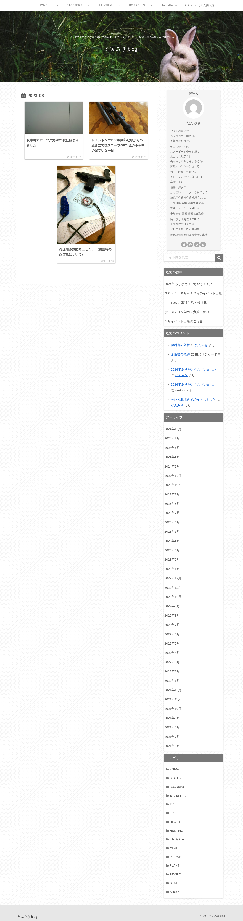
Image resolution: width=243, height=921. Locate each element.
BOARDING (177, 786)
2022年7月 (172, 625)
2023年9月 (172, 494)
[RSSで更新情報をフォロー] (203, 244)
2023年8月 (172, 503)
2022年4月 (172, 653)
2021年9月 (172, 718)
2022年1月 (172, 680)
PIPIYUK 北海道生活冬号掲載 (185, 302)
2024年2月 (172, 466)
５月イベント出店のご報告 (183, 321)
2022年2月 (172, 671)
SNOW (174, 891)
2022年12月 (172, 578)
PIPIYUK (175, 856)
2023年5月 (172, 531)
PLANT (174, 865)
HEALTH (175, 822)
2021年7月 (172, 736)
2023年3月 (172, 550)
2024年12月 (172, 429)
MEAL (174, 848)
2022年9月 (172, 606)
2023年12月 (172, 475)
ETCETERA (178, 795)
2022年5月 (172, 643)
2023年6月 (172, 522)
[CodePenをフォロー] (190, 244)
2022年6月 (172, 634)
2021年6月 (172, 746)
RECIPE (175, 874)
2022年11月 (172, 587)
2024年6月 (172, 448)
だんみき (193, 123)
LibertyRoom (178, 839)
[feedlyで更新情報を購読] (197, 244)
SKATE (174, 883)
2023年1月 (172, 569)
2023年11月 (172, 485)
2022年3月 (172, 662)
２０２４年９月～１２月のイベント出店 (193, 293)
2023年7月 (172, 513)
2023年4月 (172, 541)
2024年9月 (172, 438)
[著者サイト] (184, 244)
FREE (174, 813)
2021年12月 (172, 690)
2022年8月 (172, 615)
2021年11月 (172, 699)
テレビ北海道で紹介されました (193, 399)
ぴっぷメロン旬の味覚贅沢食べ (186, 312)
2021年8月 (172, 727)
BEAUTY (176, 778)
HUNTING (176, 830)
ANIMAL (175, 769)
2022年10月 (172, 597)
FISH (173, 804)
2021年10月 (172, 709)
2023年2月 (172, 559)
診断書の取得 (180, 345)
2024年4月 (172, 457)
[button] (219, 258)
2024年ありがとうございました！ (188, 284)
